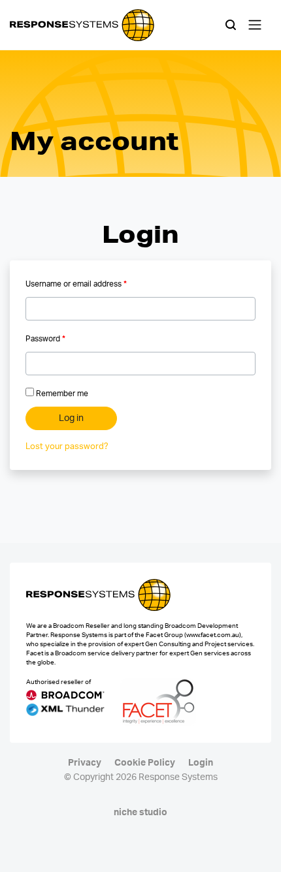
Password (45, 339)
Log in (71, 418)
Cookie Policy (144, 763)
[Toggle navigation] (255, 25)
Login (200, 763)
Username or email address (76, 284)
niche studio (140, 812)
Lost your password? (66, 447)
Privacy (84, 763)
